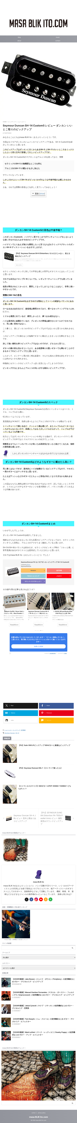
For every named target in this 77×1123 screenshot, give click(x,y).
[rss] (50, 899)
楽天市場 (59, 570)
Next (72, 610)
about (19, 40)
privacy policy (41, 1112)
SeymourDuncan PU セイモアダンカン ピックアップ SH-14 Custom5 (45, 562)
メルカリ (59, 576)
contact (57, 40)
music (58, 37)
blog (19, 37)
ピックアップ (16, 730)
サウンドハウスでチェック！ (33, 581)
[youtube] (41, 899)
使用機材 (23, 730)
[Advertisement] (38, 212)
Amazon (33, 570)
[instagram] (36, 899)
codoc (65, 653)
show (42, 194)
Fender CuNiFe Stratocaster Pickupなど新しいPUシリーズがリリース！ (62, 613)
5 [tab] (43, 630)
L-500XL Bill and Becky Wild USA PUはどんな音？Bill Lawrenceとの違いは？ (38, 613)
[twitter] (26, 899)
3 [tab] (39, 630)
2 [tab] (37, 630)
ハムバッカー (8, 730)
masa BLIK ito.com (38, 1117)
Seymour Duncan (10, 733)
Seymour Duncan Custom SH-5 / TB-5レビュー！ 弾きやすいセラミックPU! (14, 613)
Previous (4, 610)
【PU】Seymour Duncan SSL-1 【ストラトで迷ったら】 (40, 768)
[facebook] (31, 899)
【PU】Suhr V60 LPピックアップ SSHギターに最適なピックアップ (44, 745)
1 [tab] (35, 630)
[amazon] (46, 899)
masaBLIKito (53, 653)
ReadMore (14, 625)
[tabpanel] (14, 611)
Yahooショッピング (33, 576)
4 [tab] (41, 630)
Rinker (28, 564)
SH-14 (17, 733)
